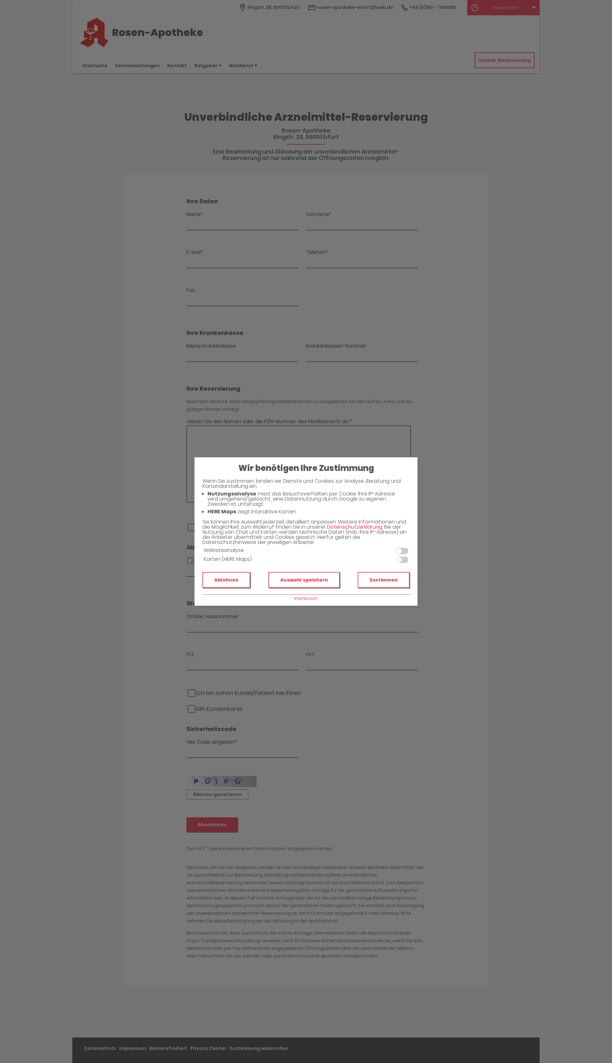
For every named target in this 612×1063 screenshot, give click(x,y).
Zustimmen (383, 580)
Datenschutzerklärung (354, 527)
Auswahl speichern (304, 580)
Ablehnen (226, 580)
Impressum (306, 598)
